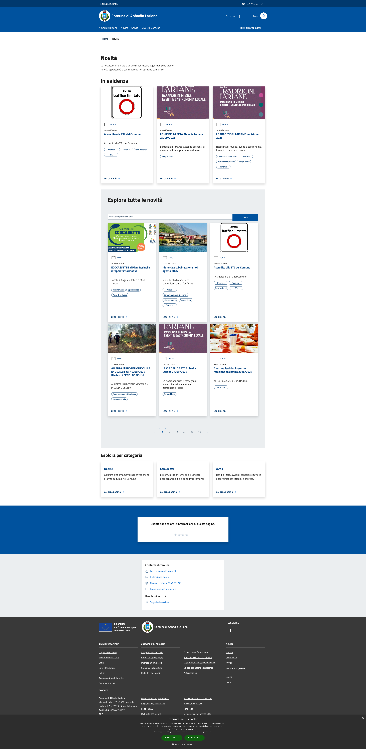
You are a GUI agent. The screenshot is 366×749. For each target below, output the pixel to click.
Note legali (189, 708)
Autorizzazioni (190, 673)
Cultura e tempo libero (152, 657)
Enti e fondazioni (107, 668)
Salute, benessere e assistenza (198, 667)
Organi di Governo (108, 652)
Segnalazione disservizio (153, 703)
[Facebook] (238, 16)
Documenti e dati (107, 683)
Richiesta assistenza (151, 714)
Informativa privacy (193, 703)
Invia (245, 217)
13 (192, 431)
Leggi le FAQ (147, 708)
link (210, 732)
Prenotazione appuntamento (155, 698)
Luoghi (229, 677)
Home (105, 38)
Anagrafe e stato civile (152, 652)
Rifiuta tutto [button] (194, 737)
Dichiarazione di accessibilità (197, 714)
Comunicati (231, 657)
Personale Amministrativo (111, 678)
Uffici (101, 662)
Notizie (113, 124)
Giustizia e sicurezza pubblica (198, 657)
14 (199, 431)
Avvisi (119, 257)
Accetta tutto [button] (172, 738)
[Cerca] (263, 15)
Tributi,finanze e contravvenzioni (199, 662)
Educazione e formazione (196, 652)
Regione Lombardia (108, 3)
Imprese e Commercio (151, 662)
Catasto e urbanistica (151, 668)
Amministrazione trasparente (198, 698)
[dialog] (183, 732)
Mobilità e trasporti (150, 673)
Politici (102, 673)
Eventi (229, 682)
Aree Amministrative (109, 657)
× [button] (363, 718)
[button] (183, 744)
